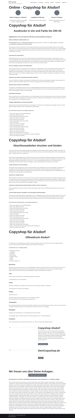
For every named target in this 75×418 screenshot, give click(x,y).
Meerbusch (23, 385)
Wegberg (53, 393)
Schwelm (46, 393)
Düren (21, 382)
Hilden (44, 385)
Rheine (42, 382)
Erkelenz (51, 388)
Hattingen (51, 385)
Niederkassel (50, 389)
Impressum (64, 2)
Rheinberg (48, 392)
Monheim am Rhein (20, 389)
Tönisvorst (36, 393)
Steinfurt (13, 392)
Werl (65, 392)
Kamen (54, 388)
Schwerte (35, 388)
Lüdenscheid (17, 383)
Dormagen (41, 383)
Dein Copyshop (41, 353)
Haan (13, 393)
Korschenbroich (25, 392)
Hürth (60, 383)
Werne (24, 393)
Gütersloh (11, 382)
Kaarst (48, 388)
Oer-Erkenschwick (38, 392)
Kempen (62, 390)
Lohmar (10, 393)
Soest (23, 388)
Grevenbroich (46, 383)
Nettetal (10, 389)
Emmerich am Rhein (54, 392)
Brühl (45, 388)
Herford (33, 383)
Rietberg (31, 393)
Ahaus (42, 389)
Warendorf (20, 390)
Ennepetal (17, 393)
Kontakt (52, 2)
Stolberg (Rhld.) (29, 385)
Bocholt (22, 383)
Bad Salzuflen (56, 385)
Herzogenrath (30, 388)
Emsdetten (36, 390)
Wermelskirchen (57, 390)
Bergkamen (40, 386)
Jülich (29, 392)
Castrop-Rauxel (12, 383)
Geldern (19, 392)
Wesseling (24, 390)
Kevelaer (62, 393)
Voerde (40, 390)
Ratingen (24, 382)
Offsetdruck (33, 237)
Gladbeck (46, 382)
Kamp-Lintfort (14, 390)
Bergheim (54, 383)
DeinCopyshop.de (33, 2)
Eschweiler (34, 385)
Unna (15, 385)
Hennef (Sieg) (15, 388)
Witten (14, 382)
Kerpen (37, 383)
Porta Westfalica (45, 390)
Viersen (39, 382)
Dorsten (53, 382)
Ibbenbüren (22, 386)
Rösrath (42, 393)
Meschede (21, 393)
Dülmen (26, 388)
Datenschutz (58, 2)
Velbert (36, 382)
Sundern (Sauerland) (22, 395)
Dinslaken (30, 383)
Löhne (39, 389)
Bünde (39, 388)
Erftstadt (35, 386)
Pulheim (47, 385)
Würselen (55, 389)
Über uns (47, 2)
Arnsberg (61, 382)
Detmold (57, 382)
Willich (32, 386)
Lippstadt (26, 383)
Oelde (39, 393)
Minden (32, 382)
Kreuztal (44, 392)
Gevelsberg (61, 392)
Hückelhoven (35, 389)
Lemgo (30, 389)
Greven (10, 390)
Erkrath (42, 388)
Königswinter (26, 389)
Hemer (16, 392)
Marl (30, 382)
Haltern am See (61, 389)
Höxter (49, 393)
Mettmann (45, 389)
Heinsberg (62, 388)
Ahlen (61, 385)
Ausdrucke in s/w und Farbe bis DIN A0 (37, 30)
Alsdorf (20, 388)
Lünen (27, 382)
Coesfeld (32, 390)
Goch (10, 392)
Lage (50, 390)
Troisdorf (50, 382)
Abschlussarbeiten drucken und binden (37, 145)
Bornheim (11, 388)
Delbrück (32, 392)
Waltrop (27, 393)
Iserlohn (17, 382)
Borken (58, 388)
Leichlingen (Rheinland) (13, 395)
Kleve (15, 386)
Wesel (57, 383)
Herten (50, 383)
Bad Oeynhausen (61, 386)
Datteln (52, 390)
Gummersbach (28, 386)
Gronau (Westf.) (54, 386)
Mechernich (57, 393)
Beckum (28, 390)
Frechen (18, 386)
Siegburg (14, 389)
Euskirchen (18, 385)
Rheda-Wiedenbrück (46, 386)
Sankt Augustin (40, 385)
